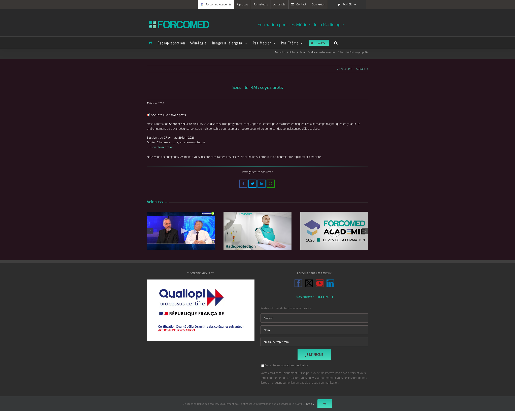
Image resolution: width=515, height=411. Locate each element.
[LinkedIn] (330, 283)
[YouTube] (319, 283)
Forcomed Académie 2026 (334, 230)
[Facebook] (298, 283)
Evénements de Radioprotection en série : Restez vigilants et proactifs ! (257, 230)
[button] (336, 43)
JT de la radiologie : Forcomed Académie (180, 230)
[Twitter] (309, 283)
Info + (309, 404)
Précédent (345, 69)
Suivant (360, 69)
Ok (324, 403)
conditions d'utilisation (295, 365)
